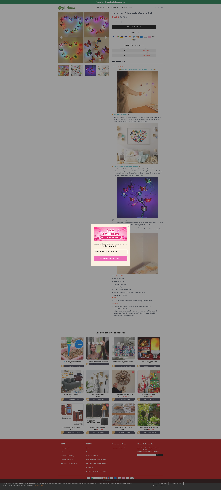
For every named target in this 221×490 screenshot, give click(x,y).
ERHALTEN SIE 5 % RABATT (110, 259)
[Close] (128, 226)
